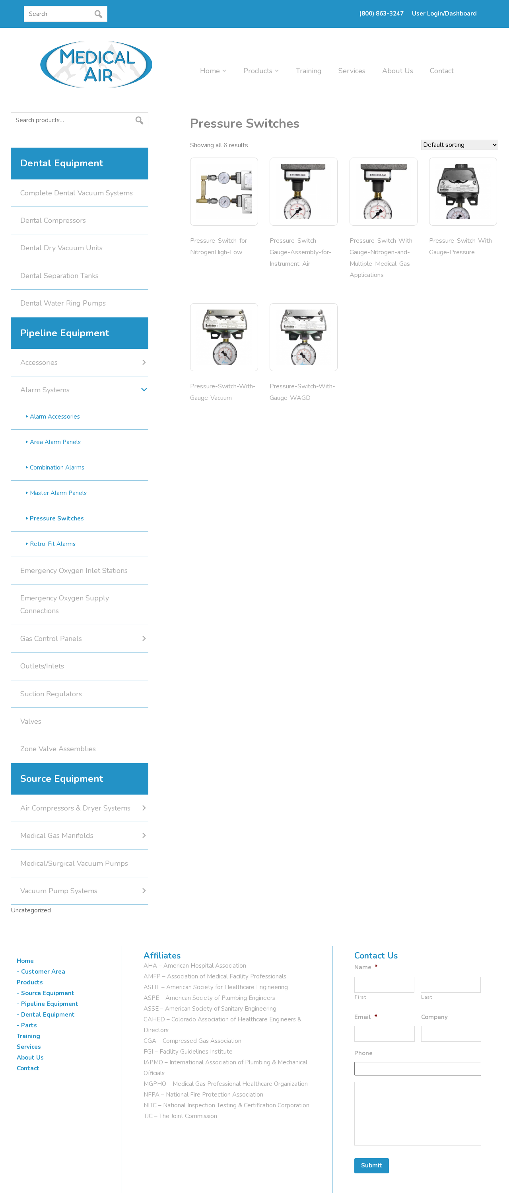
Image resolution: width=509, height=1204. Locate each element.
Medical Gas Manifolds (56, 835)
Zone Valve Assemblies (58, 749)
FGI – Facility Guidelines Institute (188, 1052)
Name (366, 967)
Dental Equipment (61, 163)
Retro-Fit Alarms (53, 544)
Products (257, 71)
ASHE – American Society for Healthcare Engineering (216, 987)
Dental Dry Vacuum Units (61, 248)
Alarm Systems (45, 390)
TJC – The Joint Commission (180, 1116)
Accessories (39, 362)
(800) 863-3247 (381, 14)
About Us (397, 71)
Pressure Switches (57, 518)
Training (309, 71)
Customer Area (43, 972)
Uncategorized (31, 910)
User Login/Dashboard (444, 14)
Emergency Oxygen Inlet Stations (74, 570)
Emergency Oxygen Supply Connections (64, 604)
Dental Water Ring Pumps (63, 303)
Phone (363, 1053)
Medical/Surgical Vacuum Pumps (74, 863)
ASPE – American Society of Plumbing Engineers (209, 998)
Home (210, 71)
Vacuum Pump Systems (58, 891)
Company (434, 1017)
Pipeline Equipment (64, 333)
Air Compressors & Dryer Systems (75, 808)
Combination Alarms (57, 467)
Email (365, 1017)
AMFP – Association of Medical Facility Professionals (215, 976)
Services (351, 71)
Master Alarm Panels (58, 493)
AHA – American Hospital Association (195, 966)
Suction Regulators (51, 694)
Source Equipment (61, 778)
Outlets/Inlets (42, 666)
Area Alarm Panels (55, 442)
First (360, 997)
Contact (442, 71)
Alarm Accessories (55, 417)
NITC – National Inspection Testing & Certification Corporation (226, 1105)
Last (426, 997)
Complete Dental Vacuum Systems (76, 193)
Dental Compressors (53, 220)
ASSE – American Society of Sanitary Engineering (210, 1009)
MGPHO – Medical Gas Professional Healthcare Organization (226, 1084)
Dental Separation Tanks (59, 276)
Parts (29, 1025)
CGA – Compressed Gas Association (192, 1041)
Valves (30, 721)
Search (13, 135)
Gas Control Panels (51, 638)
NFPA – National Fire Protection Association (203, 1095)
